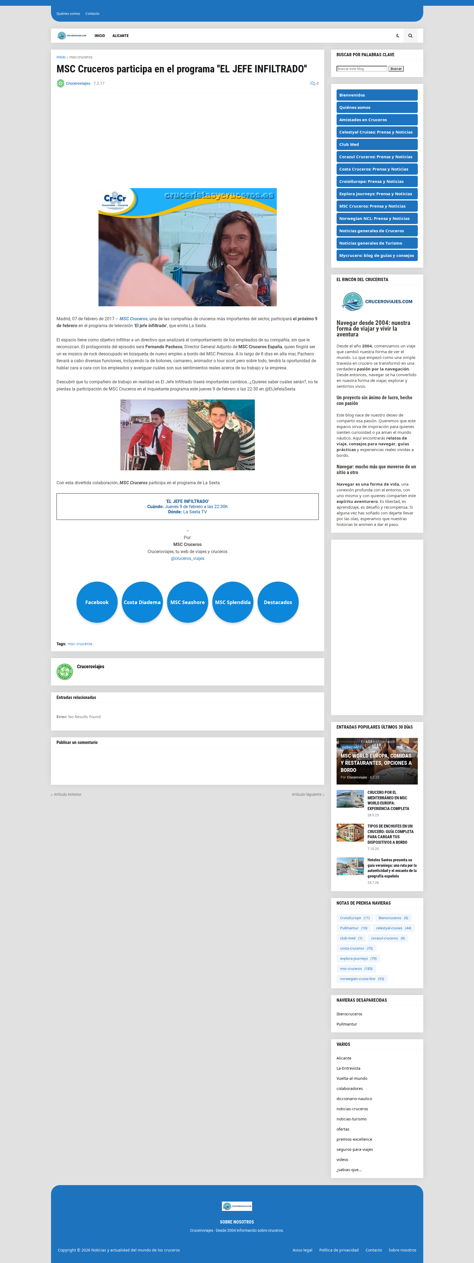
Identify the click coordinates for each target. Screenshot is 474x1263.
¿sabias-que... (349, 1169)
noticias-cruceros (352, 1108)
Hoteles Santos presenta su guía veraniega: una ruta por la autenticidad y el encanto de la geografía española (392, 868)
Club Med (349, 144)
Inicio (61, 57)
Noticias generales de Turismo (370, 243)
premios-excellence (354, 1139)
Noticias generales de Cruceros (371, 230)
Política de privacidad (339, 1250)
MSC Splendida (233, 602)
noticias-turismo (351, 1119)
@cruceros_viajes (187, 558)
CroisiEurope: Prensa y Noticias (371, 181)
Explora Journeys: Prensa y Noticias (375, 193)
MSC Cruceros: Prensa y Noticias (372, 206)
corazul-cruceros (388, 938)
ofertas (343, 1129)
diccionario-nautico (354, 1098)
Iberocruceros (393, 917)
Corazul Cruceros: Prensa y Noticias (375, 156)
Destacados (278, 602)
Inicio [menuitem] (100, 35)
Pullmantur (353, 927)
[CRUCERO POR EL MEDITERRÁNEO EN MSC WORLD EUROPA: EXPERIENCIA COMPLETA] (350, 799)
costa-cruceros (356, 948)
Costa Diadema (142, 602)
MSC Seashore (187, 602)
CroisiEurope (355, 917)
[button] (398, 36)
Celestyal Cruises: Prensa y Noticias (376, 132)
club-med (351, 938)
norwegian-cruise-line (362, 978)
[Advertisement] (188, 137)
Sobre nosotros (402, 1250)
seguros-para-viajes (355, 1149)
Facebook (97, 602)
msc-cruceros (80, 57)
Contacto (92, 13)
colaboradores (350, 1088)
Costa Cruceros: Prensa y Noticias (373, 169)
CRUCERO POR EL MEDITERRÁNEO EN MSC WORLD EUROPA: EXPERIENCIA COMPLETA (388, 800)
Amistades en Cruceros (363, 119)
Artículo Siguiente (306, 794)
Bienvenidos (352, 95)
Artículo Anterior (67, 794)
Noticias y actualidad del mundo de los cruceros (135, 1250)
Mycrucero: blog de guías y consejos (376, 255)
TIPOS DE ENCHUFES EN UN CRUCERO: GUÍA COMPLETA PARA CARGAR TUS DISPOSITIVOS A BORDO (391, 834)
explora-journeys (358, 958)
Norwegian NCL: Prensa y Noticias (374, 218)
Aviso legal (302, 1250)
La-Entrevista (348, 1068)
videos (342, 1159)
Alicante (344, 1058)
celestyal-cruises (393, 927)
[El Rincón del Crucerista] (377, 311)
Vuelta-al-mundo (352, 1078)
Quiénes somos (68, 13)
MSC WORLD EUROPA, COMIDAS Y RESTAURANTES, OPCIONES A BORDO (376, 762)
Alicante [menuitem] (120, 35)
